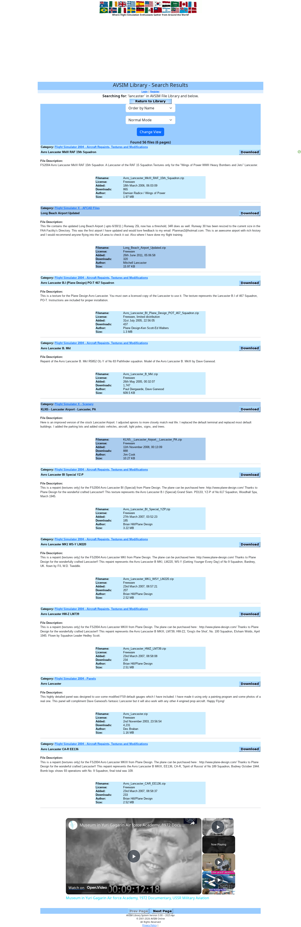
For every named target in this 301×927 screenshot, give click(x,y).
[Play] (218, 862)
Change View (150, 131)
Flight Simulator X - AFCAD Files (77, 208)
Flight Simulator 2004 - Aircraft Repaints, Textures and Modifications (101, 147)
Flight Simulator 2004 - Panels (75, 678)
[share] (193, 823)
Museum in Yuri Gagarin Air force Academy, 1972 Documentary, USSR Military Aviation (133, 825)
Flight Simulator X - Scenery (74, 404)
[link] (73, 825)
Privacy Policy (149, 925)
